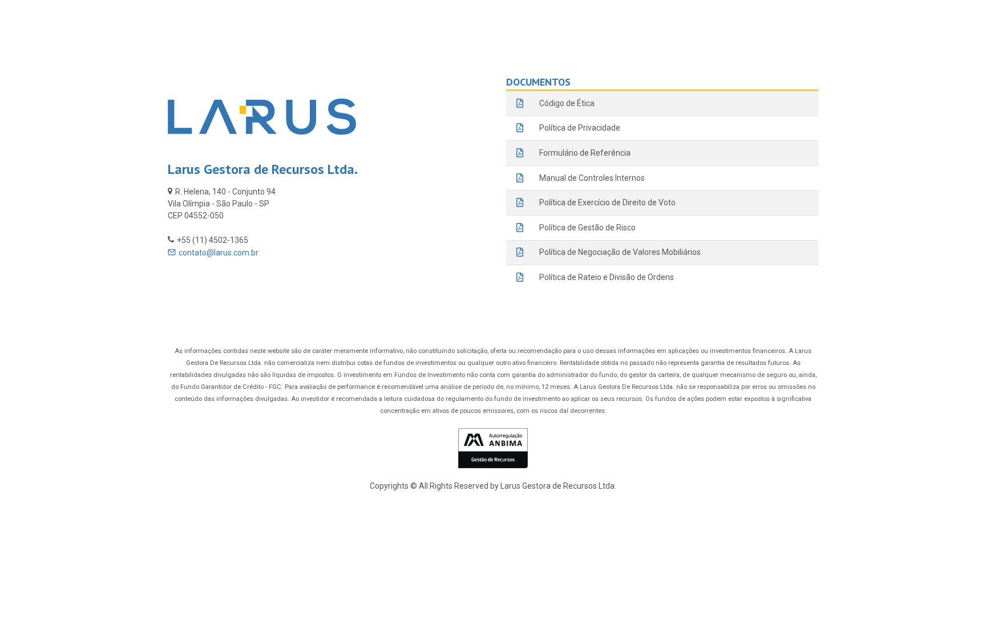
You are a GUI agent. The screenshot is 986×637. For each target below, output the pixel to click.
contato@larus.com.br (218, 252)
